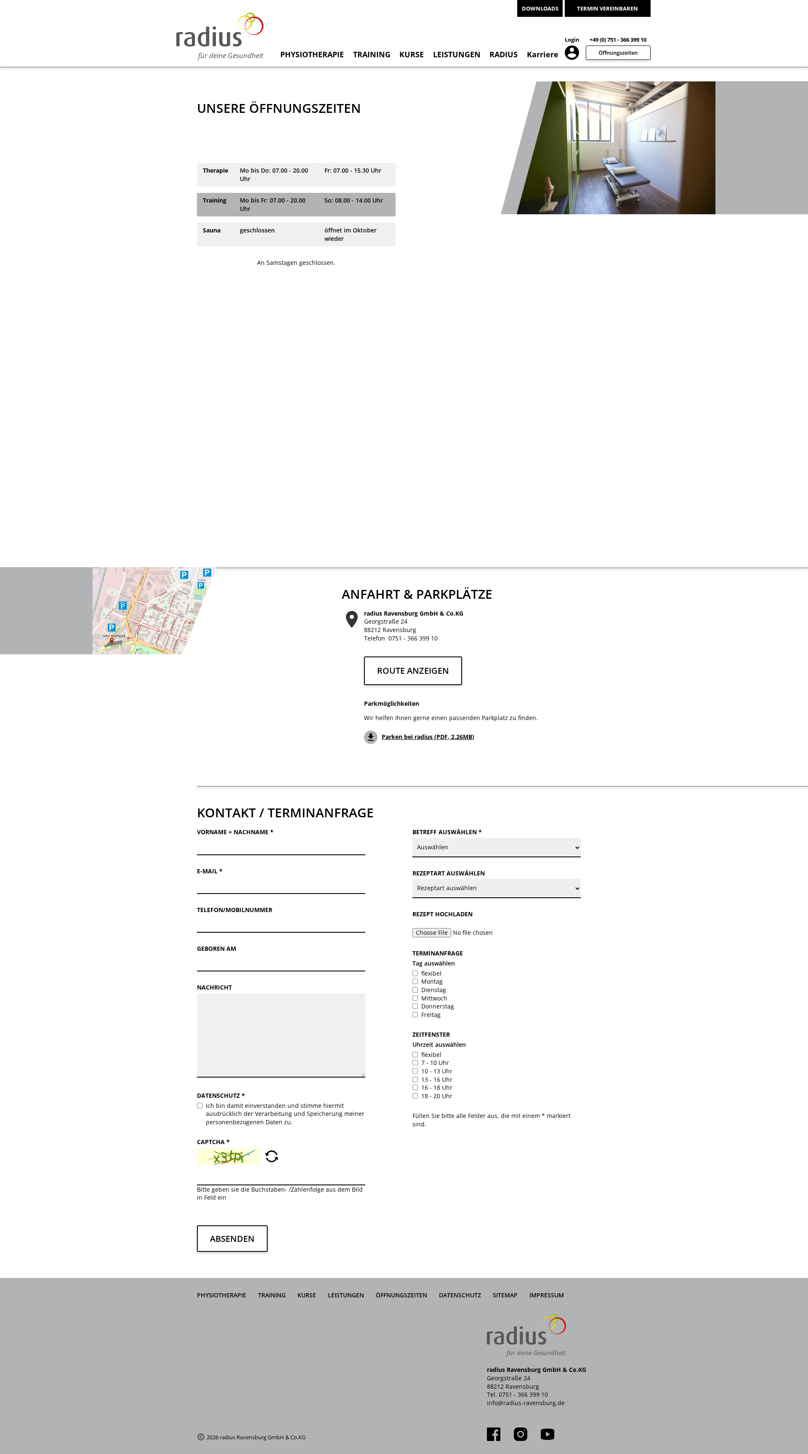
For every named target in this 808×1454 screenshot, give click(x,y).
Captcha (213, 1142)
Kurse (411, 54)
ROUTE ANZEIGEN (413, 670)
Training (372, 54)
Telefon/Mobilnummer (234, 910)
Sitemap (505, 1295)
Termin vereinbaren (607, 8)
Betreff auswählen (447, 832)
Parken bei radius (428, 737)
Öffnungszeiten (618, 52)
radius (503, 54)
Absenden (232, 1238)
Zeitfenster (431, 1034)
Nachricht (214, 987)
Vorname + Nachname (235, 832)
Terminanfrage (437, 953)
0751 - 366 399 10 (413, 638)
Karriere (542, 54)
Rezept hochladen (442, 914)
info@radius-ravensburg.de (526, 1403)
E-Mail (210, 871)
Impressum (546, 1295)
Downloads (540, 8)
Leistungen (457, 54)
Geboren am (216, 948)
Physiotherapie (312, 54)
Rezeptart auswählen (448, 873)
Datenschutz (221, 1095)
